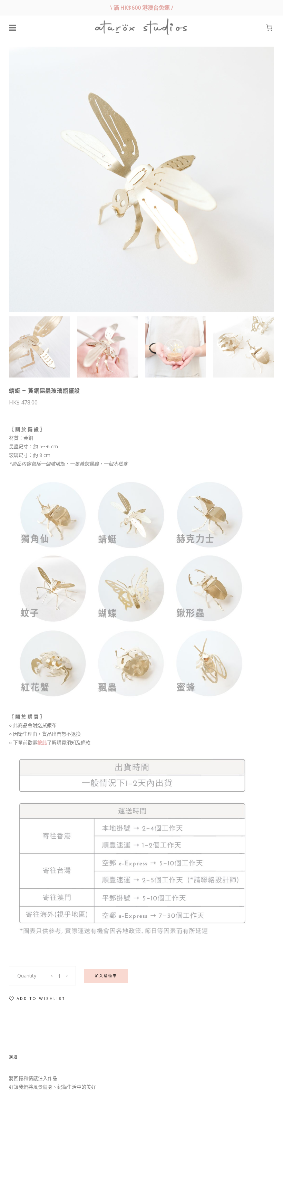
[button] (37, 998)
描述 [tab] (13, 1057)
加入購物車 (106, 975)
